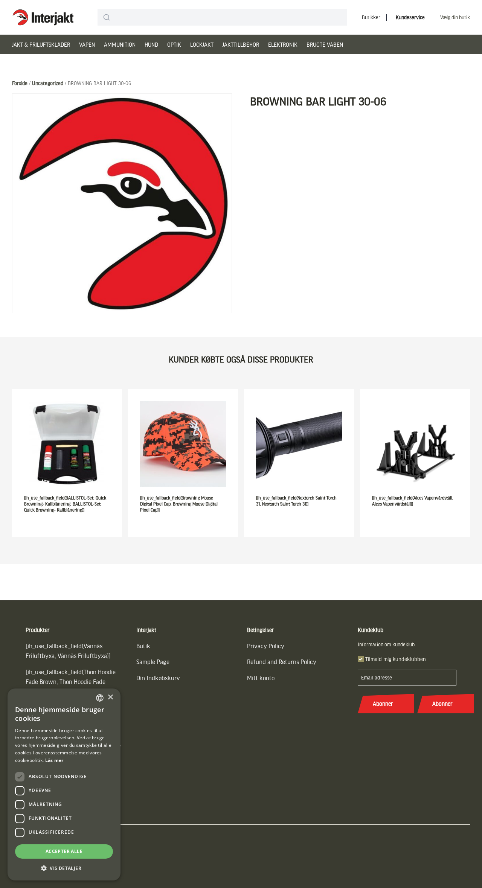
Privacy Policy (265, 646)
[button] (64, 868)
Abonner (383, 704)
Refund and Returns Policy (281, 661)
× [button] (110, 697)
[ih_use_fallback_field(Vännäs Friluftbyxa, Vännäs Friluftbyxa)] (68, 651)
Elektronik (282, 44)
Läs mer (54, 760)
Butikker (371, 17)
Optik (174, 44)
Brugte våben (325, 44)
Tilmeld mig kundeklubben (395, 659)
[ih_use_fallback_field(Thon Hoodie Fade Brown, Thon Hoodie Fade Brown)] (71, 682)
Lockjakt (202, 44)
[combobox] (222, 17)
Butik (143, 646)
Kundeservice (410, 17)
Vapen (87, 44)
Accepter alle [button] (64, 851)
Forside (19, 83)
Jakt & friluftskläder (41, 44)
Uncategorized (47, 83)
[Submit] (106, 17)
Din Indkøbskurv (158, 678)
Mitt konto (261, 678)
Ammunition (120, 44)
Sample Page (152, 661)
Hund (151, 44)
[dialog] (64, 784)
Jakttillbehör (241, 44)
